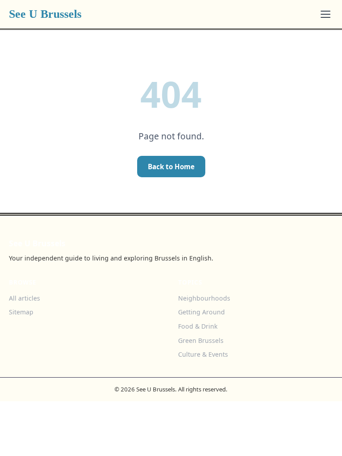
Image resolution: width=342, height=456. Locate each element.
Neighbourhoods (204, 298)
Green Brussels (201, 340)
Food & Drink (198, 326)
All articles (24, 298)
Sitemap (21, 312)
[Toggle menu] (325, 14)
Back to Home (171, 166)
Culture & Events (203, 354)
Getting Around (201, 312)
